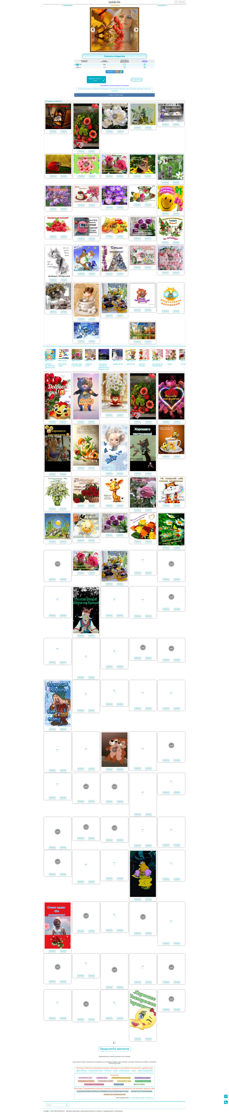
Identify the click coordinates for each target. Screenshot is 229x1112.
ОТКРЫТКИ (108, 1072)
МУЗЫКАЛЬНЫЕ (124, 1072)
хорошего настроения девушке (141, 1093)
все (152, 1099)
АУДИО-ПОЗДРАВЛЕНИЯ (145, 1072)
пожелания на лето (85, 1080)
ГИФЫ (115, 1072)
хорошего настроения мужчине (114, 1096)
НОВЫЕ (133, 1072)
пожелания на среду (124, 1083)
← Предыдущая (67, 5)
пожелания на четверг (105, 1083)
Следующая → (162, 5)
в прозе (141, 1099)
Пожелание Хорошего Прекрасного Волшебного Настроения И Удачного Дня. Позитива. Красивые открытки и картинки (114, 90)
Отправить (110, 71)
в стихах (147, 1099)
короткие (135, 1099)
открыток (81, 1072)
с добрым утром (101, 1080)
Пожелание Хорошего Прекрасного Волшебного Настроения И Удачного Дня (102, 1093)
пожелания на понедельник (94, 1086)
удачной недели (139, 1086)
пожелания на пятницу (86, 1083)
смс (130, 1099)
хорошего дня (119, 1086)
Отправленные (137, 79)
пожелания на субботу (142, 1080)
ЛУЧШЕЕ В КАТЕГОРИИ (95, 1072)
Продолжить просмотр (114, 1051)
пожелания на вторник (143, 1083)
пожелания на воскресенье (121, 1080)
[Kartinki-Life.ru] (114, 2)
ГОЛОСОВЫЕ (115, 5)
